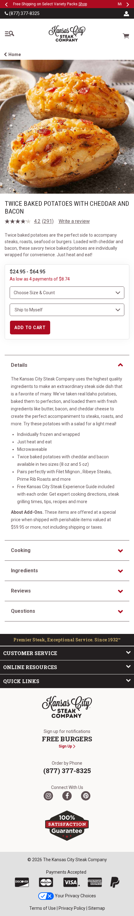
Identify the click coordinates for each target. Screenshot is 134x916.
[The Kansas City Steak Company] (67, 707)
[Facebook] (67, 795)
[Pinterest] (85, 795)
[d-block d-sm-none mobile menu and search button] (9, 33)
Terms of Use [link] (42, 908)
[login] (126, 13)
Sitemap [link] (96, 908)
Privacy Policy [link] (72, 908)
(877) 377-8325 (24, 13)
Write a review (74, 221)
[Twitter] (48, 795)
